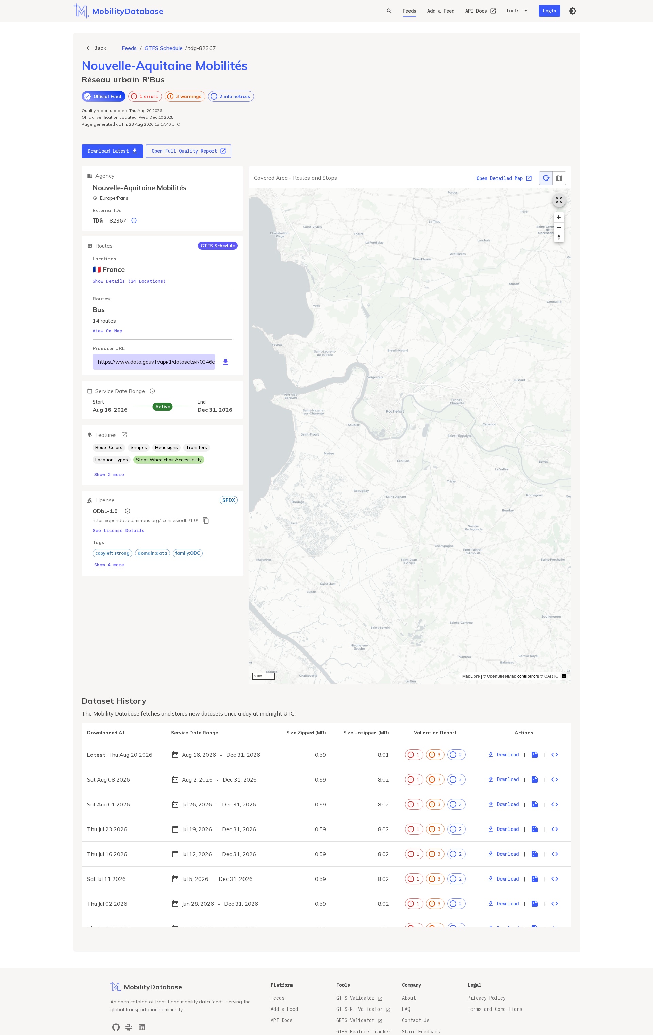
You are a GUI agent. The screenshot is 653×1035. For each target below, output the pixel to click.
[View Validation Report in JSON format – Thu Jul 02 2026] (555, 903)
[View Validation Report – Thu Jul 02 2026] (534, 903)
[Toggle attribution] (564, 676)
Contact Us (415, 1020)
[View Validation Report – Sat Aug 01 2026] (534, 804)
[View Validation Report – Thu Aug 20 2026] (534, 754)
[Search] (389, 11)
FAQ (406, 1009)
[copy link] (206, 520)
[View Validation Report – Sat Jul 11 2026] (534, 879)
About (409, 998)
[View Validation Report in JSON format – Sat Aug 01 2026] (555, 804)
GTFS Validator (355, 998)
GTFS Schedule (164, 48)
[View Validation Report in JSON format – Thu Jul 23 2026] (555, 829)
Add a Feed (440, 11)
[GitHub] (116, 1027)
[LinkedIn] (142, 1027)
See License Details (119, 530)
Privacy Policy (487, 998)
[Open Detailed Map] (559, 200)
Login (549, 11)
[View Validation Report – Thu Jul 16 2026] (534, 854)
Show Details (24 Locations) (129, 281)
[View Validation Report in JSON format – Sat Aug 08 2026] (555, 779)
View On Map (107, 331)
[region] (410, 436)
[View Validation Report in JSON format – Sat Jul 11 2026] (555, 879)
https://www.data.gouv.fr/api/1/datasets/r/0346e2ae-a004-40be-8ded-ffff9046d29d (156, 361)
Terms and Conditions (495, 1009)
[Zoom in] (559, 217)
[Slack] (129, 1027)
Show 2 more (109, 474)
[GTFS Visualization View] (546, 178)
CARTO (551, 676)
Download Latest (108, 151)
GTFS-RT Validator (359, 1009)
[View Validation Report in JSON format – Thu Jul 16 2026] (555, 854)
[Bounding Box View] (559, 178)
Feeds (409, 11)
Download (508, 755)
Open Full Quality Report (184, 151)
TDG (98, 220)
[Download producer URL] (225, 362)
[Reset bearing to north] (559, 237)
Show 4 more (109, 565)
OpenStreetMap (501, 676)
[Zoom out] (559, 227)
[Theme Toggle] (573, 11)
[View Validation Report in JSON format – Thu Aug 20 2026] (555, 754)
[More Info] (124, 435)
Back (100, 48)
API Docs (476, 11)
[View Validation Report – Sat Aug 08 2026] (534, 779)
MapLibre (471, 676)
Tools (513, 10)
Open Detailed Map (499, 178)
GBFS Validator (355, 1020)
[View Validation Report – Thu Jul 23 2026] (534, 829)
